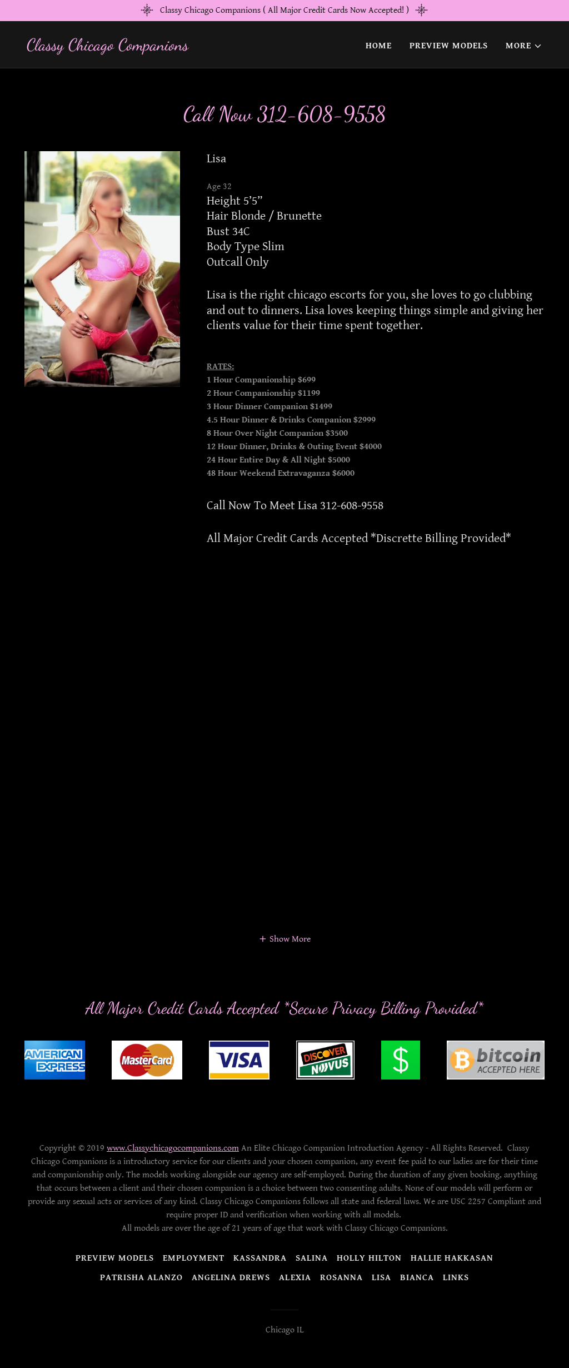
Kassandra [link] (260, 1258)
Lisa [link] (381, 1277)
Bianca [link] (417, 1277)
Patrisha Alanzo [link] (141, 1277)
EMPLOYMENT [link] (193, 1258)
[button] (524, 46)
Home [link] (379, 46)
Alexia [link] (295, 1277)
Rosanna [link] (341, 1277)
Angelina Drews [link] (231, 1277)
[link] (107, 47)
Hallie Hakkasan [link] (452, 1258)
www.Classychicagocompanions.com (173, 1148)
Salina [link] (312, 1258)
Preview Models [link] (449, 46)
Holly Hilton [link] (369, 1258)
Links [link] (456, 1277)
